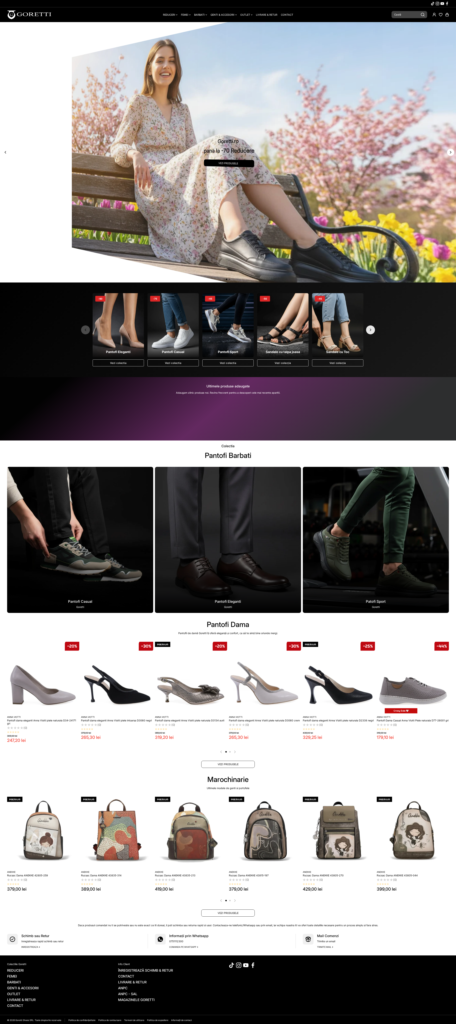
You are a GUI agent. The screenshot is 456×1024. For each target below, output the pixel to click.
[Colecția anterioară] (85, 329)
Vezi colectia (118, 362)
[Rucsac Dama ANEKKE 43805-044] (413, 833)
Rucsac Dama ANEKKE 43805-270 (323, 875)
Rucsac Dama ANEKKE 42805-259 (27, 875)
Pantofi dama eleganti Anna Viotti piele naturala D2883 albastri (296, 412)
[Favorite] (440, 14)
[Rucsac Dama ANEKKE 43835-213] (191, 833)
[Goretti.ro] (228, 152)
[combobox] (409, 14)
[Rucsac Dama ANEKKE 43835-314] (117, 833)
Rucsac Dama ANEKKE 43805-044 (397, 875)
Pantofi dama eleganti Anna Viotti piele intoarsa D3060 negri (116, 720)
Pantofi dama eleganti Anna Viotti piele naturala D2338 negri (338, 720)
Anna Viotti (29, 406)
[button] (447, 14)
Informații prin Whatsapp (189, 936)
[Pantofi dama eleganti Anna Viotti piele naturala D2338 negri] (339, 678)
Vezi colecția (283, 362)
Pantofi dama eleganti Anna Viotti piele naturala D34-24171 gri (383, 412)
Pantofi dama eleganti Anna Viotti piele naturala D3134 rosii (126, 412)
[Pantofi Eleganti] (228, 540)
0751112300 (176, 941)
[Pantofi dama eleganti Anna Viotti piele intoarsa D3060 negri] (117, 678)
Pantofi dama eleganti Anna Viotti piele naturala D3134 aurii (189, 720)
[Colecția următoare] (370, 329)
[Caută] (422, 14)
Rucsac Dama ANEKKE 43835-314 (101, 875)
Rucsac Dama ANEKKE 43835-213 (175, 875)
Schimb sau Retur (35, 936)
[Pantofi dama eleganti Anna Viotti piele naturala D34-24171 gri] (43, 678)
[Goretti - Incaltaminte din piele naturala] (29, 14)
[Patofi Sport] (376, 540)
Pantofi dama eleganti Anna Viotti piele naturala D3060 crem (264, 720)
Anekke (11, 872)
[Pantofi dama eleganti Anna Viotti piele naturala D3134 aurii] (191, 678)
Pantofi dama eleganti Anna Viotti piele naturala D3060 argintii (210, 412)
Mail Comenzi (328, 936)
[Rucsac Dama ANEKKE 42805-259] (43, 833)
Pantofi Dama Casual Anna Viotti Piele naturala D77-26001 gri (413, 720)
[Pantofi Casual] (80, 540)
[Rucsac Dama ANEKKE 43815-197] (265, 833)
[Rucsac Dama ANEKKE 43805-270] (339, 833)
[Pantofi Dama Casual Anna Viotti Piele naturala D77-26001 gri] (413, 678)
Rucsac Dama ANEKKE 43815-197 (249, 875)
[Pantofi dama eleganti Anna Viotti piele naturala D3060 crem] (265, 678)
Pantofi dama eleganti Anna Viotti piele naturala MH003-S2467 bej (39, 412)
